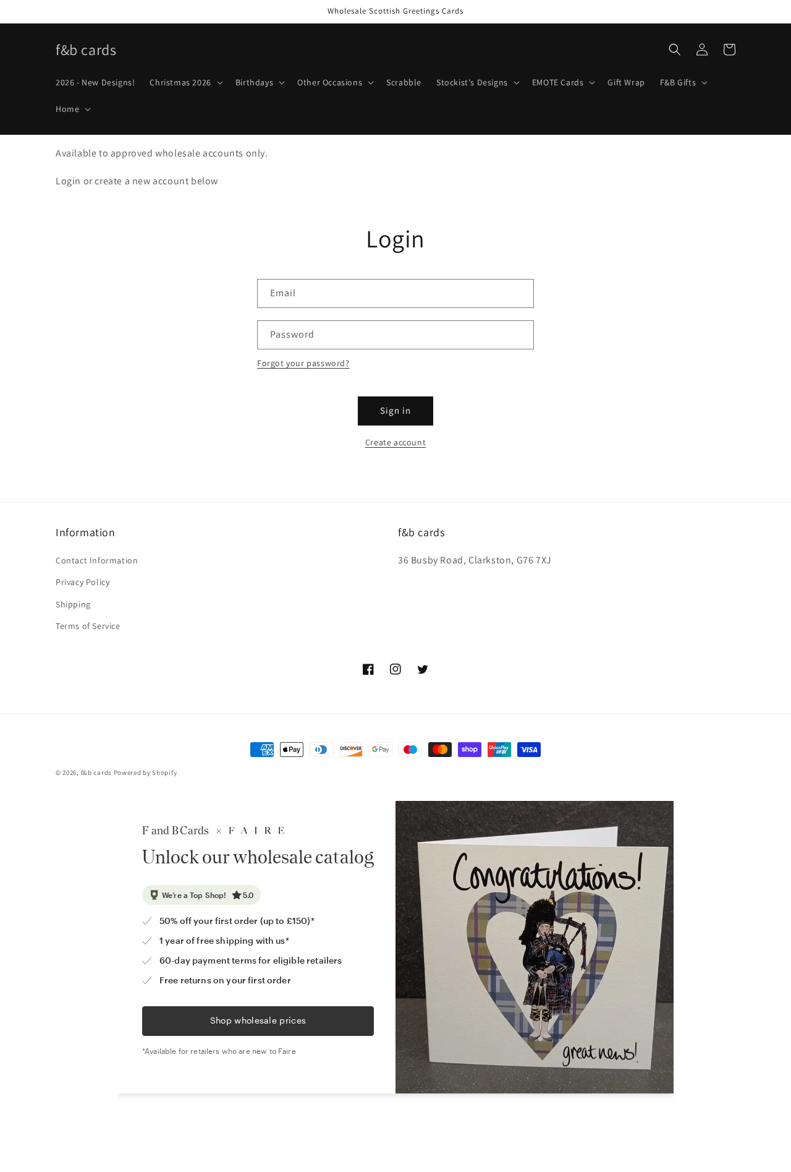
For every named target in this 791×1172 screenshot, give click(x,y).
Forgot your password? (303, 363)
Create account (395, 442)
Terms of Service (88, 625)
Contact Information (97, 560)
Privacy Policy (82, 582)
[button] (184, 82)
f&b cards (96, 772)
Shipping (73, 604)
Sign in (395, 410)
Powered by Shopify (145, 772)
